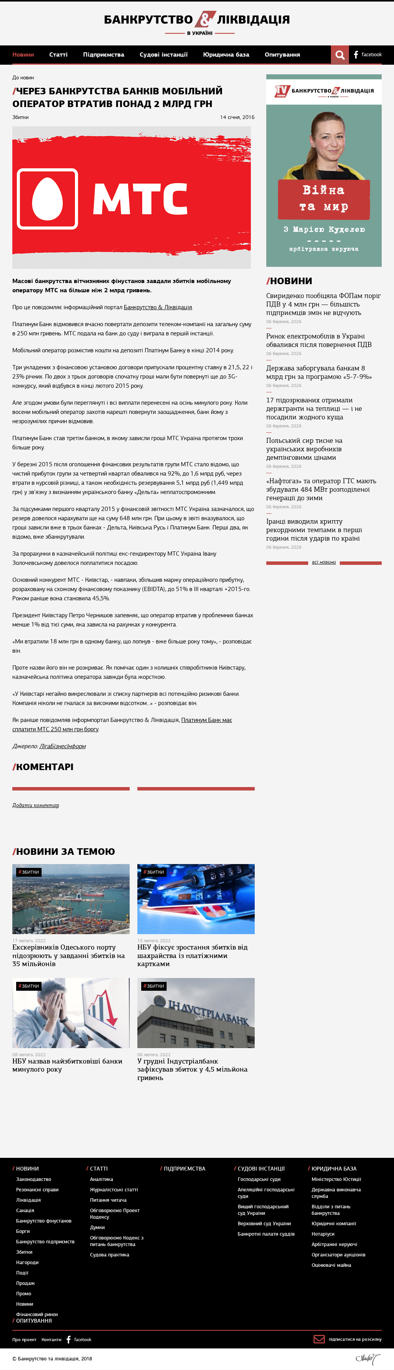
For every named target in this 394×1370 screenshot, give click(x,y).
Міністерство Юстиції (336, 1179)
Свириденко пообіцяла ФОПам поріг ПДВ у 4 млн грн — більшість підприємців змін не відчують (323, 304)
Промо (23, 1294)
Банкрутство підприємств (45, 1242)
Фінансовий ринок (37, 1314)
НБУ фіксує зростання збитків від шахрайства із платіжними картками (192, 955)
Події (22, 1273)
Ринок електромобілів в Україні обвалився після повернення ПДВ (319, 340)
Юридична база (227, 54)
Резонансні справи (37, 1190)
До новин (23, 77)
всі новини (324, 562)
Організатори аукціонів (339, 1255)
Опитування (282, 54)
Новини (24, 54)
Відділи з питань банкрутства (331, 1210)
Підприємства (104, 54)
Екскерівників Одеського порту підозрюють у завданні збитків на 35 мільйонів (68, 955)
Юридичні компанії (334, 1224)
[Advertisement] (324, 622)
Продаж (25, 1283)
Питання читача (108, 1200)
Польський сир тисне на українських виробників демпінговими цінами (304, 449)
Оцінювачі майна (331, 1265)
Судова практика (109, 1255)
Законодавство (33, 1179)
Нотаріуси (323, 1234)
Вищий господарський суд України (263, 1210)
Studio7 (368, 1359)
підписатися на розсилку (355, 1339)
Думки (97, 1227)
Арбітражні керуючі (334, 1244)
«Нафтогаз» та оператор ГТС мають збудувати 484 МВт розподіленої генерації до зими (321, 489)
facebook (372, 54)
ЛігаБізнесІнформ (62, 746)
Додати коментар (35, 805)
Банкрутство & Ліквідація (158, 307)
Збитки (30, 872)
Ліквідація (28, 1200)
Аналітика (101, 1179)
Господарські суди (259, 1179)
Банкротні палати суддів (266, 1234)
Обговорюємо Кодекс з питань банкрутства (117, 1241)
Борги (23, 1231)
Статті (59, 54)
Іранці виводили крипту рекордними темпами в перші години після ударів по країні (314, 530)
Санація (25, 1211)
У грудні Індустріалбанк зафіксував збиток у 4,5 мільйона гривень (192, 1069)
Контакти (52, 1339)
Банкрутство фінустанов (44, 1221)
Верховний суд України (264, 1224)
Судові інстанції (165, 54)
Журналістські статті (114, 1190)
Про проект (24, 1339)
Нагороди (27, 1262)
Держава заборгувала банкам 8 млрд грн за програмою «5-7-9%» (319, 372)
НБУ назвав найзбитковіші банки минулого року (67, 1065)
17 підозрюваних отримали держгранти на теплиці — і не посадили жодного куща (314, 408)
